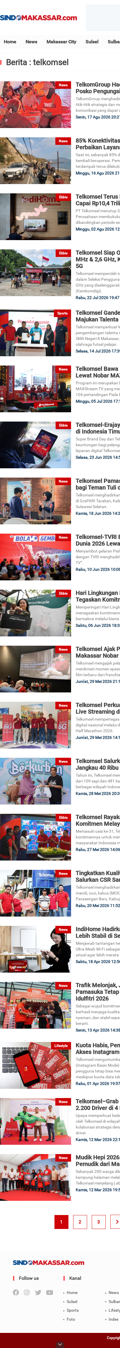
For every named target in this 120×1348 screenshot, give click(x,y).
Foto (71, 1319)
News (31, 41)
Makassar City (61, 41)
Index (114, 1319)
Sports (73, 1310)
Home (10, 41)
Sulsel (92, 41)
